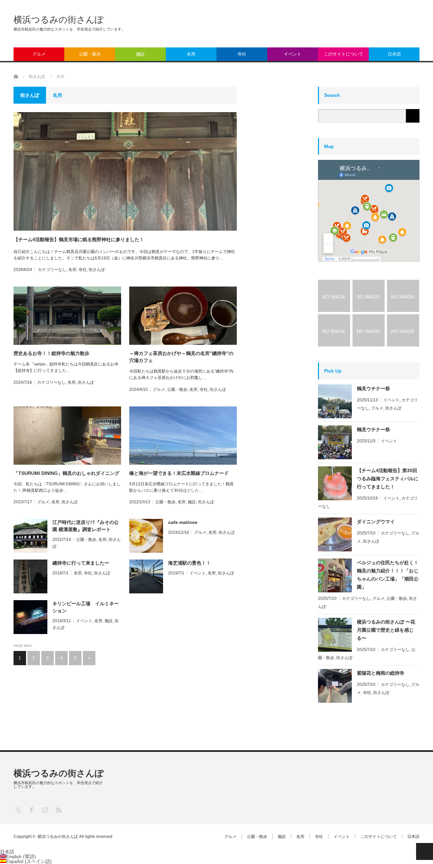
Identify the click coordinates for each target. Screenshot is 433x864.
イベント (292, 54)
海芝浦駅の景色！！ (189, 563)
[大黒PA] (368, 296)
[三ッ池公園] (403, 296)
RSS (58, 809)
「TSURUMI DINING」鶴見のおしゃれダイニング (66, 473)
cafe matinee (183, 522)
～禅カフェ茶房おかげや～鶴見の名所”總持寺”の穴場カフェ (181, 357)
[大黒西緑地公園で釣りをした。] (334, 296)
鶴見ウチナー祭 (373, 388)
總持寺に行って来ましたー (80, 563)
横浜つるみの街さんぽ (59, 19)
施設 (140, 54)
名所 (191, 54)
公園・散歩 (90, 54)
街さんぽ (97, 269)
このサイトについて (343, 54)
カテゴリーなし (52, 269)
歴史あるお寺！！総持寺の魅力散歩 (51, 353)
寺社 (241, 54)
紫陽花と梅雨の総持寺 (380, 673)
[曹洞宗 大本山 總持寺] (368, 330)
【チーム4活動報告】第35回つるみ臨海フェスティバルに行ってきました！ (387, 478)
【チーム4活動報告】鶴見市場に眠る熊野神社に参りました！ (79, 239)
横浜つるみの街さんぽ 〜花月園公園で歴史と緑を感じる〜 (386, 630)
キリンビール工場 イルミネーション (85, 607)
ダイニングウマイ (376, 521)
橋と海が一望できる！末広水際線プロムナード (179, 473)
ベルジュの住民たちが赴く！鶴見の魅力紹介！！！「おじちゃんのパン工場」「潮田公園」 (387, 575)
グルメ (39, 54)
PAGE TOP (424, 851)
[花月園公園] (334, 330)
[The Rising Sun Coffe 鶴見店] (403, 330)
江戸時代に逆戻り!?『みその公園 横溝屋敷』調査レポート (85, 526)
